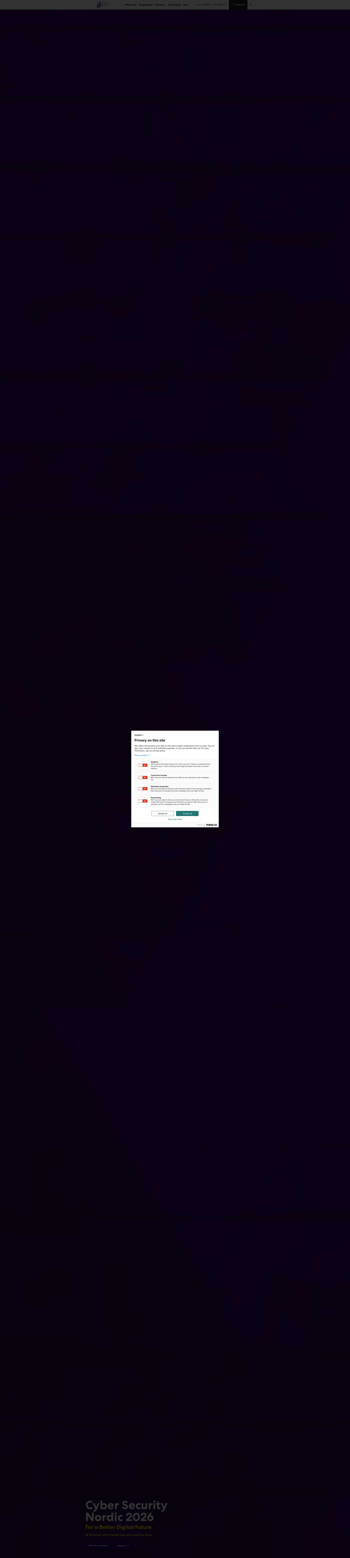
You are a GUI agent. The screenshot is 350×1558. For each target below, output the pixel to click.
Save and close (175, 819)
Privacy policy (141, 755)
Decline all (162, 813)
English (138, 735)
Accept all (187, 813)
